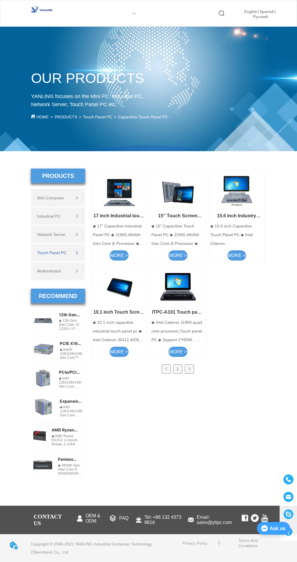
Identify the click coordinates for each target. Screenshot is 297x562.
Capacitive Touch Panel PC (143, 117)
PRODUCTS (66, 117)
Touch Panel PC (97, 117)
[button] (134, 13)
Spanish (267, 11)
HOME (43, 117)
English (251, 11)
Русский (260, 16)
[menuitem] (133, 13)
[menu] (133, 13)
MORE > (119, 255)
